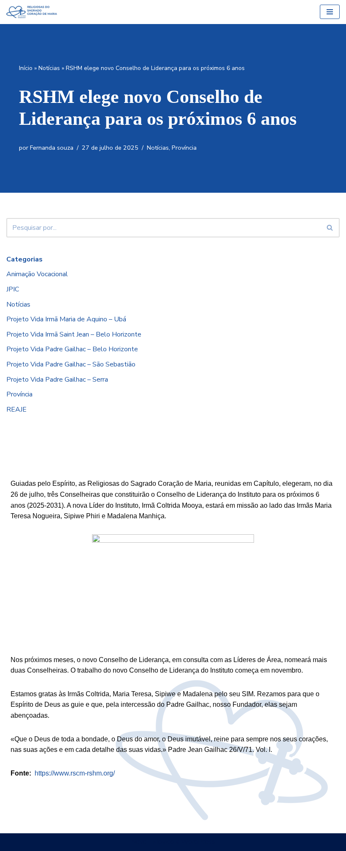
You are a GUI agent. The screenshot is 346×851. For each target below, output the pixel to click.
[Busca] (330, 227)
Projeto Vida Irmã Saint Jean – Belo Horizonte (73, 334)
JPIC (12, 289)
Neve (139, 841)
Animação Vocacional (37, 274)
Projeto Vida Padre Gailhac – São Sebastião (70, 364)
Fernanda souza (51, 147)
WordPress (198, 841)
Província (184, 147)
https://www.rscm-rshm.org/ (75, 773)
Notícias (49, 68)
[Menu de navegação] (330, 12)
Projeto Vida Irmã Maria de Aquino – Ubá (66, 319)
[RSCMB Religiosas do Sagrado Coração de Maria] (31, 12)
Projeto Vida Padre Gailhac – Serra (57, 379)
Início (25, 68)
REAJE (16, 409)
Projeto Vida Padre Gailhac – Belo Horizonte (72, 349)
